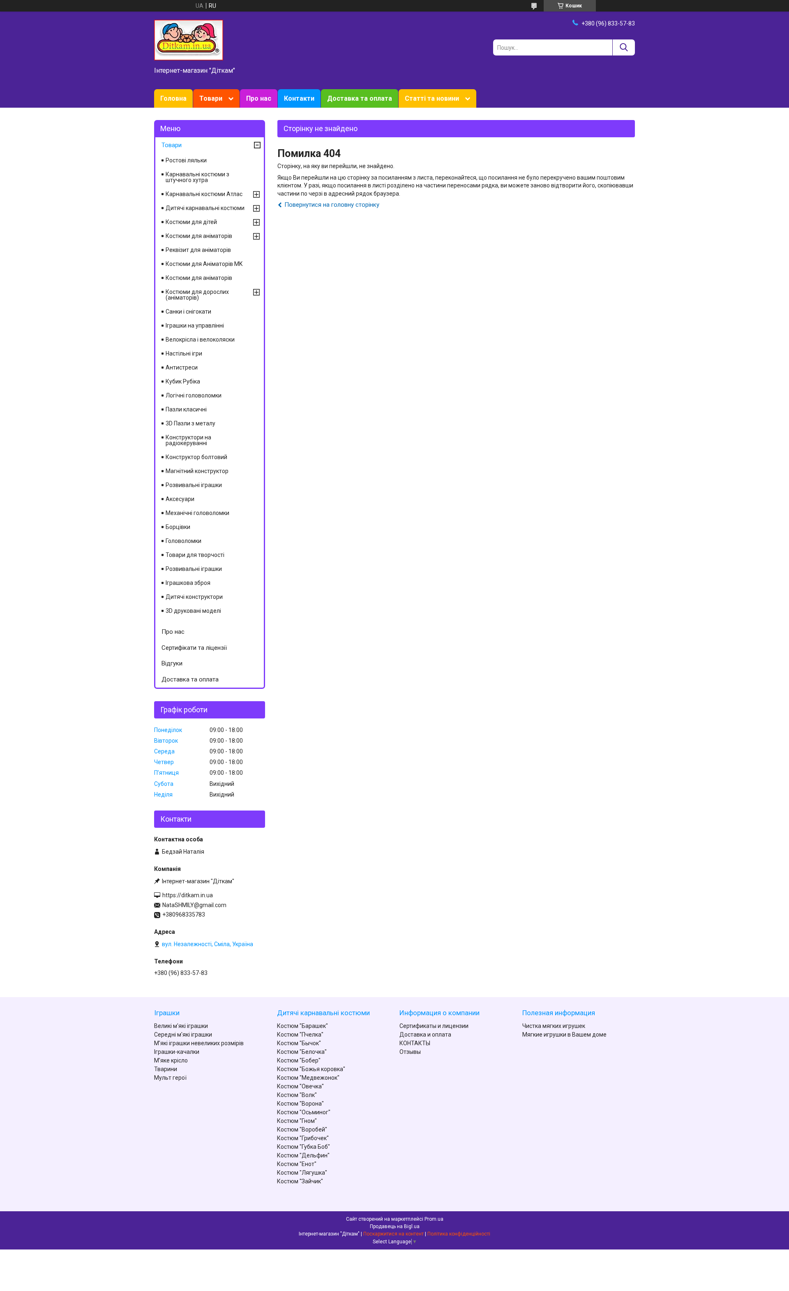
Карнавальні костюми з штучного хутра (197, 177)
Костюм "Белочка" (302, 1052)
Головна (173, 98)
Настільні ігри (184, 353)
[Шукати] (623, 47)
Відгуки (171, 663)
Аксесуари (180, 499)
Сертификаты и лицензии (433, 1026)
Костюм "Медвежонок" (308, 1077)
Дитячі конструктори (194, 597)
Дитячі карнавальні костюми (205, 208)
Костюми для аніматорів (199, 236)
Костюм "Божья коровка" (311, 1069)
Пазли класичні (186, 409)
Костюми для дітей (191, 222)
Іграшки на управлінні (195, 325)
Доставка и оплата (425, 1034)
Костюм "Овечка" (300, 1086)
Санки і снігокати (188, 311)
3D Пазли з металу (190, 423)
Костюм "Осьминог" (303, 1112)
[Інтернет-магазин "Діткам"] (188, 39)
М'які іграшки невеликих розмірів (199, 1043)
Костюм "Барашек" (302, 1026)
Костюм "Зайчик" (300, 1181)
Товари (210, 98)
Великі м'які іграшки (181, 1026)
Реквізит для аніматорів (198, 250)
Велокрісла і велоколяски (200, 339)
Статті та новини (432, 98)
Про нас (258, 98)
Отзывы (410, 1052)
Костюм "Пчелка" (300, 1034)
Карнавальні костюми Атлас (204, 194)
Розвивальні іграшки (194, 485)
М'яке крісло (171, 1060)
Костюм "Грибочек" (303, 1138)
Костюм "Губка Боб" (303, 1146)
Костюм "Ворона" (300, 1103)
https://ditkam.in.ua (187, 895)
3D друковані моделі (193, 610)
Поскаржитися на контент (393, 1234)
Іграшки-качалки (176, 1052)
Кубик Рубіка (183, 381)
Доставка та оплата (359, 98)
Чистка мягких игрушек (553, 1026)
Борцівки (178, 527)
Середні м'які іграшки (183, 1034)
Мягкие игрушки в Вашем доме (564, 1034)
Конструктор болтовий (196, 457)
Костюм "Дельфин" (303, 1155)
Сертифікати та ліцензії (194, 647)
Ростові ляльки (186, 160)
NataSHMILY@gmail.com (194, 905)
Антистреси (182, 367)
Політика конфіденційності (458, 1234)
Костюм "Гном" (297, 1121)
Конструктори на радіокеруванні (188, 440)
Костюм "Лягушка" (302, 1172)
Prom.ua (433, 1219)
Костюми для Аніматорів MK (204, 264)
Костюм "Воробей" (302, 1129)
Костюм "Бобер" (299, 1060)
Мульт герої (170, 1077)
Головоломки (183, 541)
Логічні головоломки (193, 395)
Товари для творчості (195, 555)
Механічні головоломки (197, 513)
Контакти (299, 98)
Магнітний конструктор (197, 471)
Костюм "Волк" (297, 1095)
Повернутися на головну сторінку (331, 204)
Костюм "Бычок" (299, 1043)
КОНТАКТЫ (414, 1043)
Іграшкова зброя (188, 583)
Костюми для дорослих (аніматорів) (197, 295)
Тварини (165, 1069)
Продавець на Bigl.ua (395, 1226)
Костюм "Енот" (296, 1164)
